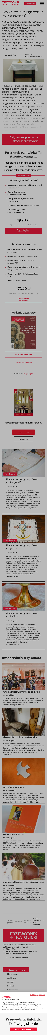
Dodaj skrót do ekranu (23, 1029)
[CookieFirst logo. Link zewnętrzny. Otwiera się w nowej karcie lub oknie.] (6, 997)
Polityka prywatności (37, 995)
